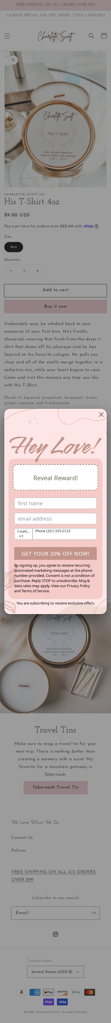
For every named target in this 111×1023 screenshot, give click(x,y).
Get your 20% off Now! (56, 553)
